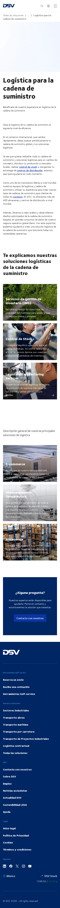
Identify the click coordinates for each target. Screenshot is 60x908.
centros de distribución (29, 170)
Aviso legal (9, 828)
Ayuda (6, 812)
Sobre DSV (9, 776)
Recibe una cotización (16, 687)
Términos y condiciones (17, 849)
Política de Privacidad (16, 835)
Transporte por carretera (18, 732)
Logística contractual (16, 746)
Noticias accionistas (15, 791)
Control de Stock (19, 338)
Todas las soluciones (13, 15)
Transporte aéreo (14, 718)
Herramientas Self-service (19, 694)
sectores (18, 197)
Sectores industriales (16, 710)
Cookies (8, 842)
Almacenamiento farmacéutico (19, 494)
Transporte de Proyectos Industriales (26, 739)
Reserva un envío (13, 680)
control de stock (28, 167)
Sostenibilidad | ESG (15, 805)
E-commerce (15, 463)
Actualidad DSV (12, 798)
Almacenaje (14, 539)
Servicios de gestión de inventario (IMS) (23, 300)
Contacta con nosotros (30, 618)
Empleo (7, 784)
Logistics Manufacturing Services (25, 376)
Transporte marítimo (15, 725)
